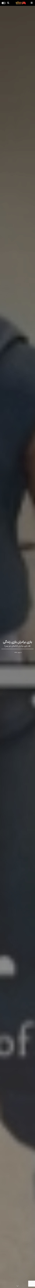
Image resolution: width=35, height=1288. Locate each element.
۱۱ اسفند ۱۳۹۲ (18, 653)
